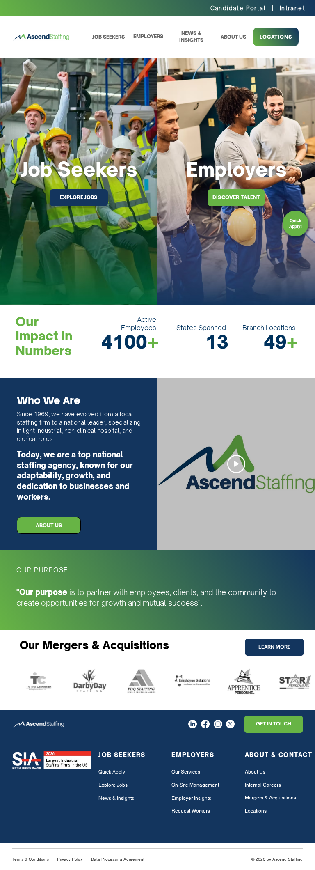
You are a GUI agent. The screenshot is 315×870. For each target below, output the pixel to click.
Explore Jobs (113, 785)
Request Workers (190, 811)
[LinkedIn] (192, 724)
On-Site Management (195, 785)
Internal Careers (263, 785)
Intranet (292, 8)
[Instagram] (218, 724)
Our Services (185, 772)
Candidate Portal (238, 8)
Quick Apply (111, 772)
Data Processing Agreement (117, 859)
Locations (256, 811)
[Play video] (236, 464)
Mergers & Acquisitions (270, 798)
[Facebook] (205, 724)
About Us (255, 772)
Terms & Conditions (30, 859)
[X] (230, 724)
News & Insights (116, 798)
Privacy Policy (70, 859)
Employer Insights (191, 798)
